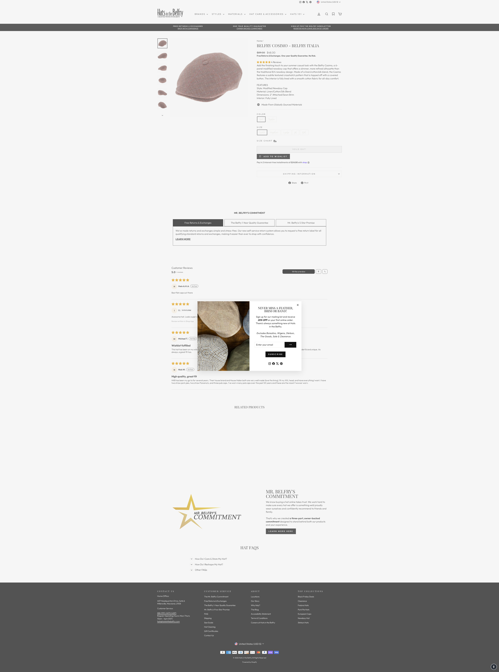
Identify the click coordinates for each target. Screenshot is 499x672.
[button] (494, 667)
